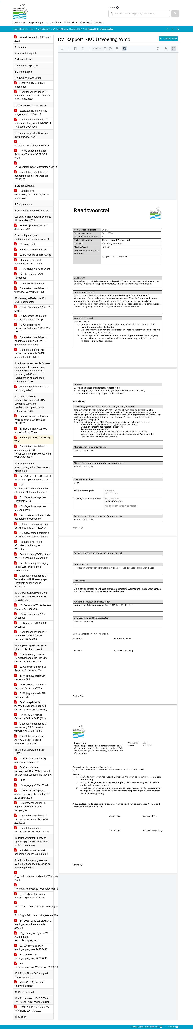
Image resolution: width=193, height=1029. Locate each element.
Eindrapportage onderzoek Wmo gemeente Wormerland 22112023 (31, 420)
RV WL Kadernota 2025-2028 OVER (32, 309)
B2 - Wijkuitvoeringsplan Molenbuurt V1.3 (30, 508)
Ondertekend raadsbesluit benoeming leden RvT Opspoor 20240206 (31, 176)
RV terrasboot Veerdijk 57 (33, 249)
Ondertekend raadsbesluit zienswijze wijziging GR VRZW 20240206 (31, 819)
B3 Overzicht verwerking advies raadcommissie (30, 760)
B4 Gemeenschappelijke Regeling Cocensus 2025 (30, 686)
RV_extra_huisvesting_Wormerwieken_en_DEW (33, 888)
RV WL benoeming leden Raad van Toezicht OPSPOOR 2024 (30, 154)
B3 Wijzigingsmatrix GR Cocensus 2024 (29, 677)
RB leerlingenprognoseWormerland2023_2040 (33, 965)
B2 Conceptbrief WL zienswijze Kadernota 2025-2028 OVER (32, 328)
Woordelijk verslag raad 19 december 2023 (31, 227)
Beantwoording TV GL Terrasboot (28, 276)
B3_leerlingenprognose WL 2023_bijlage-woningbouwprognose (31, 937)
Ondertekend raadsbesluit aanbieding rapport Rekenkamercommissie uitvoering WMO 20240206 (32, 452)
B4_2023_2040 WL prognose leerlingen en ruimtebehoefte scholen (32, 924)
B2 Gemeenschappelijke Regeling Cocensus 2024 (30, 669)
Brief (22, 780)
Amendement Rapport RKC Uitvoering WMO (31, 388)
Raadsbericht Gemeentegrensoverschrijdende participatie (31, 194)
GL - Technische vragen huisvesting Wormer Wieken (29, 896)
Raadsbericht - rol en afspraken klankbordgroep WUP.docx (28, 545)
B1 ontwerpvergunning (31, 283)
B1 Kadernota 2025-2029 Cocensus (30, 625)
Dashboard (19, 22)
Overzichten (53, 22)
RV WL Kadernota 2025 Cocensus (29, 616)
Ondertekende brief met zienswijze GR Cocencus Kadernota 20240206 (29, 740)
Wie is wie (69, 22)
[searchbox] (139, 13)
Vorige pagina (170, 39)
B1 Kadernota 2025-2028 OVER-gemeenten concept (30, 318)
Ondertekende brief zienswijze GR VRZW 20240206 (31, 830)
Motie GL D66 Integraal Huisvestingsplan (29, 984)
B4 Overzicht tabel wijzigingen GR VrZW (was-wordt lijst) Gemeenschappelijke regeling (33, 771)
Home (32, 29)
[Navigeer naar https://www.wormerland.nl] (20, 11)
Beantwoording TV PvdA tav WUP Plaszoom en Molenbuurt (32, 556)
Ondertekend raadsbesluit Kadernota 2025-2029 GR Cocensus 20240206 (30, 635)
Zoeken (111, 7)
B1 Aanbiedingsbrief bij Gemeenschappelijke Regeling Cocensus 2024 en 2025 (31, 658)
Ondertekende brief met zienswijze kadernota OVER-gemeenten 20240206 (29, 353)
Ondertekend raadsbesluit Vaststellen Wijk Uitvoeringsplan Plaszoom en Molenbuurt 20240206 (31, 581)
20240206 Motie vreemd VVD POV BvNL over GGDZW (32, 1009)
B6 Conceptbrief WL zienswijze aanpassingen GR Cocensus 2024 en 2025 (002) (30, 706)
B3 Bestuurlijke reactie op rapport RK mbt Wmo (30, 430)
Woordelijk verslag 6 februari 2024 (32, 39)
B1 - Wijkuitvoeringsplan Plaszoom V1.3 (30, 499)
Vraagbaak (86, 22)
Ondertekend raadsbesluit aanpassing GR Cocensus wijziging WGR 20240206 (30, 727)
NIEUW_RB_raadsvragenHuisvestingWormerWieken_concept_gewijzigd (33, 906)
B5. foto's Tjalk (27, 244)
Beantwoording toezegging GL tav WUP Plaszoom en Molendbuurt (31, 567)
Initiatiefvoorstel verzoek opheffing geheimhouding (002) (31, 852)
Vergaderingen (36, 22)
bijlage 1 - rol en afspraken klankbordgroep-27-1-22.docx (31, 526)
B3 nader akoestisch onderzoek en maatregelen (28, 262)
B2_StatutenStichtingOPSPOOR (31, 145)
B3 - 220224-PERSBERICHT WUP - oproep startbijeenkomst (32, 478)
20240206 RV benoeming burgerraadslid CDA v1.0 (30, 112)
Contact (99, 22)
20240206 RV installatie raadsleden (29, 85)
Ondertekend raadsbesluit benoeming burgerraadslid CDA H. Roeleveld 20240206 (32, 123)
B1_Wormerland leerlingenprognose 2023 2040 (30, 956)
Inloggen (171, 1027)
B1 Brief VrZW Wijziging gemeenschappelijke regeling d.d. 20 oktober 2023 (32, 794)
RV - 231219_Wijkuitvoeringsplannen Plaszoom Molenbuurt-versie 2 (31, 488)
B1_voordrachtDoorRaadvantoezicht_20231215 (33, 167)
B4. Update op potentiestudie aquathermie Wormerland (32, 517)
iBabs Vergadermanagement (145, 1027)
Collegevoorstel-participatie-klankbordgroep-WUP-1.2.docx (32, 535)
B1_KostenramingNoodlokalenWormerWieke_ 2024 (33, 878)
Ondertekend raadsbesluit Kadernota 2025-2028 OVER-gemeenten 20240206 (30, 341)
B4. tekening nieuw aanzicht (34, 269)
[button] (175, 13)
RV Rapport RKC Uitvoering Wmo (32, 439)
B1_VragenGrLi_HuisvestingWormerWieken (33, 915)
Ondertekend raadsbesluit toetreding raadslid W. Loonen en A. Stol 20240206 (32, 96)
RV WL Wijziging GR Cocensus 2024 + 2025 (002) (30, 717)
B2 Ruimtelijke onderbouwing (35, 254)
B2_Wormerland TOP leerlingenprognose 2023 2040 (30, 947)
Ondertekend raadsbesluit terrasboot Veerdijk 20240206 (30, 290)
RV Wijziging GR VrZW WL (34, 785)
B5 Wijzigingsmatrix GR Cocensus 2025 (29, 695)
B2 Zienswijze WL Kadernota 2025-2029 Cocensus (32, 607)
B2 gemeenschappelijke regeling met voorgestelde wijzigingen (30, 807)
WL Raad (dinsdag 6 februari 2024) (67, 29)
